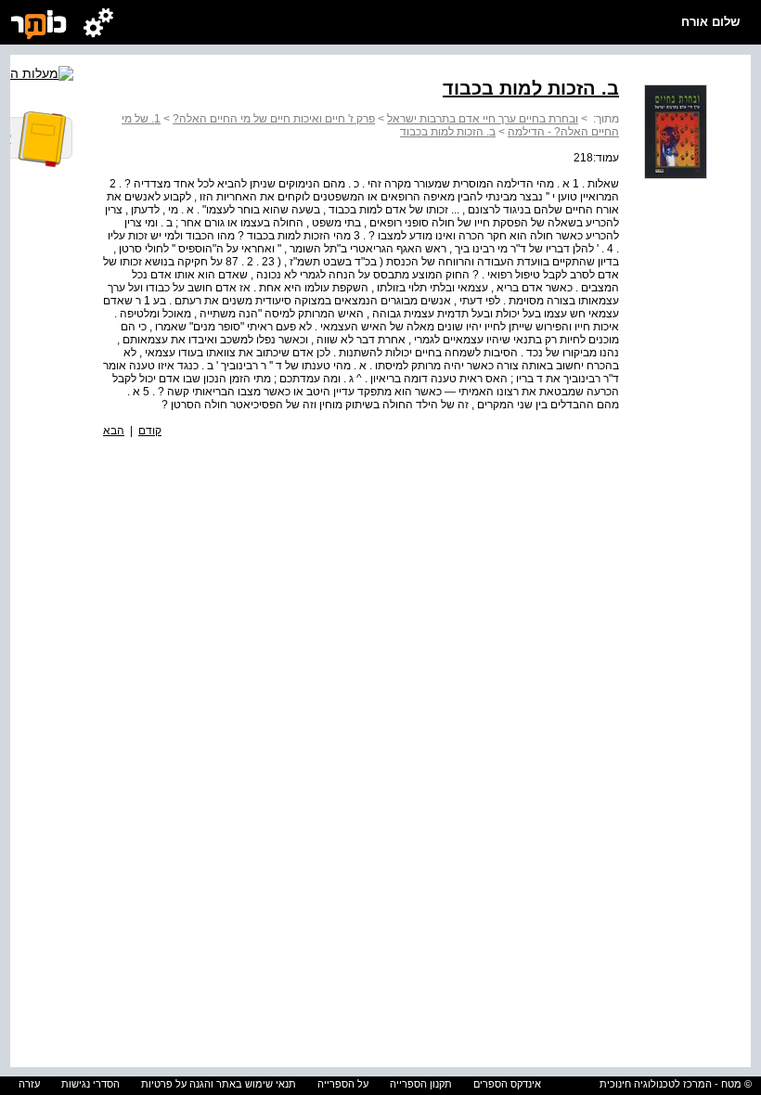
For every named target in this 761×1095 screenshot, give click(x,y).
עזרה (29, 1083)
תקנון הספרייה (421, 1083)
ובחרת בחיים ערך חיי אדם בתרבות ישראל (482, 118)
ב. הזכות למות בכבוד (448, 131)
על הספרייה (342, 1083)
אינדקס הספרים (507, 1083)
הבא (113, 430)
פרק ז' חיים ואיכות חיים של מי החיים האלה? (274, 118)
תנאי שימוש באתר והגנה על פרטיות (218, 1083)
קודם (149, 430)
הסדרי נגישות (90, 1083)
